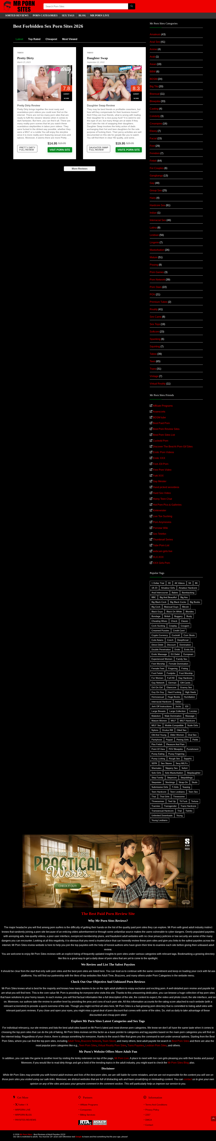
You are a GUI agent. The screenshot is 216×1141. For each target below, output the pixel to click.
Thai (153, 796)
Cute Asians (157, 640)
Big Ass (184, 597)
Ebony (153, 131)
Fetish (153, 160)
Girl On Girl (157, 687)
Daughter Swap (97, 58)
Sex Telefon (159, 533)
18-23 (154, 588)
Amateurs (155, 34)
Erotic (177, 649)
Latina (153, 227)
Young (179, 815)
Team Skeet (109, 1041)
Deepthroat (182, 640)
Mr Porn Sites (26, 1134)
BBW (153, 71)
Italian (178, 701)
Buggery (178, 616)
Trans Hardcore (188, 806)
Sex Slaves (166, 763)
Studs (194, 782)
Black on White (174, 611)
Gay (152, 183)
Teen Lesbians (177, 791)
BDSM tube (159, 417)
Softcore (154, 331)
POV (152, 294)
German (172, 682)
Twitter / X (22, 1104)
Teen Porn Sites (88, 1045)
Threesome (179, 796)
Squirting (155, 346)
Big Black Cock (158, 602)
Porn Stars (156, 287)
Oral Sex (192, 735)
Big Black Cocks (178, 602)
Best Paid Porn (161, 423)
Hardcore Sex (157, 205)
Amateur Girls (168, 588)
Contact (149, 1125)
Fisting (184, 668)
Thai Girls (164, 796)
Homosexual (157, 697)
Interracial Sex (158, 220)
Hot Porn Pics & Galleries (167, 504)
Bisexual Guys (171, 607)
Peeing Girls (182, 739)
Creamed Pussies (160, 630)
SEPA (154, 763)
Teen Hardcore (158, 791)
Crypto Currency (159, 635)
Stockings (170, 782)
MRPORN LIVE (22, 1109)
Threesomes (157, 801)
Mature (153, 257)
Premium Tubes (158, 302)
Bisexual (155, 93)
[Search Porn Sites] (131, 6)
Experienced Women (161, 659)
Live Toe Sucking (162, 516)
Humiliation (189, 697)
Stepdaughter (194, 773)
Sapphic (188, 758)
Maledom (156, 716)
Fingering (173, 668)
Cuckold (176, 635)
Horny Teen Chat (162, 499)
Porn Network (157, 279)
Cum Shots (189, 635)
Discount (171, 644)
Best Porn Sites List (164, 435)
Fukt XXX (158, 475)
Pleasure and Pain (175, 744)
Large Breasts (158, 711)
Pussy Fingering (176, 754)
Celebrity (155, 116)
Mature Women (159, 720)
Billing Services (87, 1114)
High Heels (190, 692)
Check (174, 621)
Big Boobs (195, 602)
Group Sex (156, 190)
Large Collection (177, 711)
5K (189, 583)
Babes (175, 592)
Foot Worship (186, 673)
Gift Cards (185, 682)
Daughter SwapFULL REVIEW (98, 148)
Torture (194, 801)
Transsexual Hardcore (162, 810)
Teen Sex (193, 791)
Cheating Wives (159, 621)
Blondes (190, 611)
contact (188, 1079)
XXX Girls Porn (161, 563)
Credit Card (179, 630)
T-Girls (175, 787)
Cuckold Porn (160, 440)
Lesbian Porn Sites (156, 1045)
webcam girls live (162, 551)
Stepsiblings (187, 777)
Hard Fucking (174, 692)
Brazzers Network (91, 1041)
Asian (153, 64)
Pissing (154, 264)
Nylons (154, 730)
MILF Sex (156, 725)
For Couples (157, 168)
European (188, 654)
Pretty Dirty (25, 58)
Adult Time (74, 1041)
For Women (157, 678)
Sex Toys (155, 324)
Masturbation (157, 250)
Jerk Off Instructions (161, 706)
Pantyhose (156, 739)
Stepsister (156, 782)
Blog (82, 15)
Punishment (192, 749)
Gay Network (157, 682)
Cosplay (173, 625)
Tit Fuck (183, 801)
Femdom (155, 153)
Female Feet (157, 668)
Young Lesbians (159, 820)
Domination (185, 644)
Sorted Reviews (16, 15)
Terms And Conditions (156, 1104)
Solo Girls (156, 773)
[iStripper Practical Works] (108, 836)
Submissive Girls (159, 787)
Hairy (153, 198)
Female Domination (178, 663)
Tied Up (172, 801)
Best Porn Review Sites (166, 429)
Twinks (188, 810)
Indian (153, 212)
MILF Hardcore (187, 720)
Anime (153, 49)
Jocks (178, 706)
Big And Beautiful (168, 597)
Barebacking (188, 592)
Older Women (177, 735)
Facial (153, 138)
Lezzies (193, 711)
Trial (179, 810)
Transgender (170, 806)
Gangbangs (156, 175)
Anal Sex (155, 41)
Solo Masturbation (174, 773)
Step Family (157, 777)
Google (78, 1137)
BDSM (153, 79)
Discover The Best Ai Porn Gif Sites (173, 446)
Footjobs (171, 673)
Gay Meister (159, 481)
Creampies (156, 123)
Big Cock (155, 607)
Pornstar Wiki (160, 528)
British (167, 616)
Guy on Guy (157, 692)
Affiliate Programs (163, 405)
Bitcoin (185, 607)
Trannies (155, 806)
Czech (170, 640)
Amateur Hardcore (188, 588)
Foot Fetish (157, 673)
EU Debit (175, 654)
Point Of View (158, 749)
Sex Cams (155, 316)
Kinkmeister (159, 510)
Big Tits (154, 86)
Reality (154, 309)
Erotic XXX (159, 458)
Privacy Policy (152, 1109)
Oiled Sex (181, 730)
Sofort (185, 768)
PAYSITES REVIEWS (25, 1120)
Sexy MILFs (182, 763)
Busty (189, 616)
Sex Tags (68, 15)
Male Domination (173, 716)
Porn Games (157, 272)
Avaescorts (159, 411)
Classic (184, 621)
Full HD (171, 678)
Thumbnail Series (163, 539)
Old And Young (158, 735)
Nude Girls (192, 725)
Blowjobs (155, 101)
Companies (86, 1109)
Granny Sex (186, 687)
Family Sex (181, 659)
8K (196, 583)
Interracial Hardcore (161, 701)
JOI (186, 706)
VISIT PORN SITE (59, 149)
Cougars (185, 625)
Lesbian (154, 235)
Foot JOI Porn (160, 464)
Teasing (186, 787)
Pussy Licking (158, 758)
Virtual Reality (158, 383)
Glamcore (171, 687)
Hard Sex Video (162, 493)
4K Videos (180, 583)
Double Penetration (161, 649)
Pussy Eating (157, 754)
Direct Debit (157, 644)
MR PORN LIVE (99, 15)
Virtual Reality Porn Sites (112, 1045)
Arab (152, 56)
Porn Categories (45, 15)
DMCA (148, 1120)
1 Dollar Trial (157, 583)
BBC (153, 597)
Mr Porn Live (121, 1058)
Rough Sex (174, 758)
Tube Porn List (161, 545)
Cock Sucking (158, 625)
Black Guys (157, 611)
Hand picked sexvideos (166, 487)
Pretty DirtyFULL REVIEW (27, 148)
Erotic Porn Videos (163, 452)
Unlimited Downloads (162, 815)
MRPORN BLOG (23, 1114)
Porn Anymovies (162, 522)
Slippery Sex (171, 768)
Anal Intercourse (159, 592)
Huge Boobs (174, 697)
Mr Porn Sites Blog (178, 1062)
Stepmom (172, 777)
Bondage (155, 616)
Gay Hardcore (185, 678)
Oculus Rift (167, 730)
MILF (173, 720)
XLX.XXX (158, 557)
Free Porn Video (162, 469)
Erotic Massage (159, 654)
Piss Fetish (156, 744)
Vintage (154, 376)
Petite (195, 739)
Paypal (169, 739)
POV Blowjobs (176, 749)
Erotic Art (188, 649)
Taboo (20, 53)
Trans (153, 368)
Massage (189, 716)
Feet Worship (158, 663)
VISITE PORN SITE (128, 149)
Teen (152, 361)
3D (169, 583)
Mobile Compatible (174, 725)
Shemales (156, 768)
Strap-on (183, 782)
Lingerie (154, 242)
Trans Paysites (135, 1045)
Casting (154, 108)
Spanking (155, 339)
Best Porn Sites (180, 1041)
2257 (147, 1114)
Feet (152, 146)
